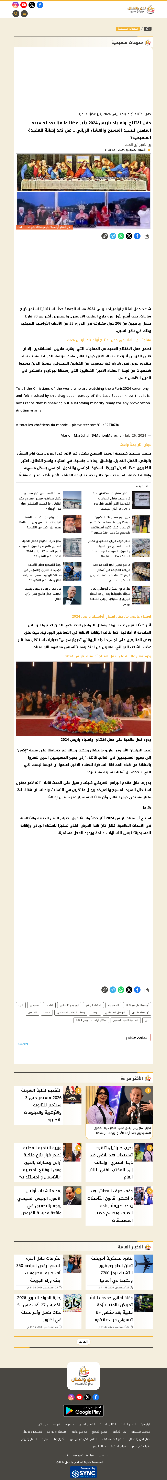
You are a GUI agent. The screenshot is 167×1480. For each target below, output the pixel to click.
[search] (16, 13)
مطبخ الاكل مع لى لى (83, 1439)
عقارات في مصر (141, 1446)
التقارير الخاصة (108, 1424)
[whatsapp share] (121, 236)
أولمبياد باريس (140, 1012)
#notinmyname (29, 410)
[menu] (24, 13)
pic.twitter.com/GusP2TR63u (95, 425)
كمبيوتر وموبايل (32, 1432)
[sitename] (83, 1376)
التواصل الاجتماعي (115, 1012)
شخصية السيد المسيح (125, 1020)
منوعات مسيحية (128, 29)
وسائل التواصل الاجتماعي (71, 1012)
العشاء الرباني (93, 1005)
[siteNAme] (142, 9)
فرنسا (47, 1012)
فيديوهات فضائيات (113, 1439)
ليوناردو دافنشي (69, 1005)
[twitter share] (129, 236)
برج (146, 1020)
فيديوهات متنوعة (63, 1424)
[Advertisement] (83, 79)
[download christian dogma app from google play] (83, 1411)
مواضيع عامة (79, 1432)
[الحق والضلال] (148, 29)
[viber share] (113, 236)
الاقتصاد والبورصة (57, 1432)
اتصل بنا (63, 1455)
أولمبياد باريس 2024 (137, 1005)
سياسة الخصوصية (83, 1455)
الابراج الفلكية (119, 1446)
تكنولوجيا (59, 1439)
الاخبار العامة (128, 1424)
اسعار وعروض (29, 1439)
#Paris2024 (121, 388)
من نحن (103, 1455)
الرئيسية (145, 1424)
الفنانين (32, 1012)
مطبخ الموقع (100, 1432)
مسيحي (34, 1005)
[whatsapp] (104, 236)
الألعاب (49, 1005)
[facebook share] (137, 236)
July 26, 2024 (135, 435)
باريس (95, 1012)
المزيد (83, 1342)
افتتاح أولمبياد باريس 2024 (91, 1020)
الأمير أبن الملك (136, 145)
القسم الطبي (87, 1424)
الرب (21, 1005)
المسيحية (113, 1005)
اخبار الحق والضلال (139, 1439)
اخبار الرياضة (119, 1432)
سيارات (45, 1439)
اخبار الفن (43, 1424)
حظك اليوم (99, 1446)
